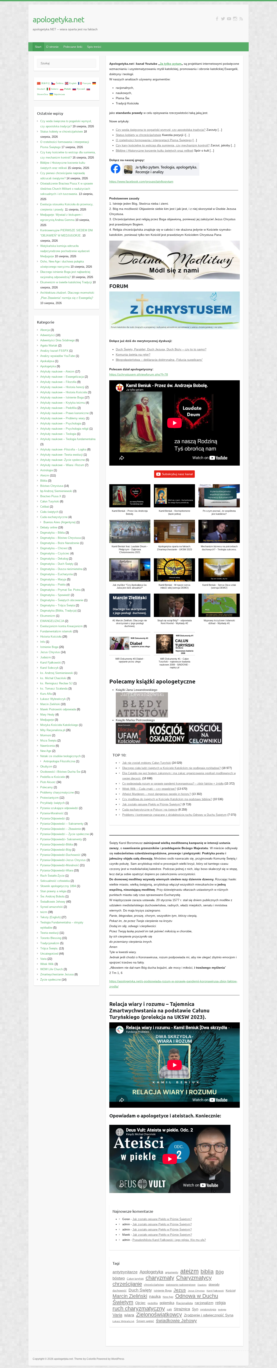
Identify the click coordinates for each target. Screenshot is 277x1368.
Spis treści (94, 47)
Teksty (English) (50, 917)
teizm (43, 912)
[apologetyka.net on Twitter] (223, 18)
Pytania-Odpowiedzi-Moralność (59, 865)
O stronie (52, 47)
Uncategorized (49, 953)
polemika (167, 1303)
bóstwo (119, 1278)
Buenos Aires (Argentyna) (59, 522)
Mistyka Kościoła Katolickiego (59, 725)
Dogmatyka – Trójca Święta (57, 605)
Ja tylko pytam (170, 63)
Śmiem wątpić (145, 1321)
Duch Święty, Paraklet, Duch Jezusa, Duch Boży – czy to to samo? (161, 349)
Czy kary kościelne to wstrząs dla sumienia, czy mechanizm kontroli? (163, 145)
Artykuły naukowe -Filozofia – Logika (63, 449)
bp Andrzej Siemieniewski (56, 491)
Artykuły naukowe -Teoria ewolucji (61, 454)
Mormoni (45, 735)
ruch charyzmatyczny (139, 1308)
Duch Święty (140, 1290)
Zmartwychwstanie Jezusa (57, 974)
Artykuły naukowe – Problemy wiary (62, 418)
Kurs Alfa (46, 693)
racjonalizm (204, 1303)
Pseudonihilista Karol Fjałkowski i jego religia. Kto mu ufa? (169, 1240)
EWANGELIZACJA (52, 621)
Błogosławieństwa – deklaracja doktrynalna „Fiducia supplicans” (159, 359)
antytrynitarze (125, 1272)
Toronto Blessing (50, 938)
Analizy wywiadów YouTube (57, 356)
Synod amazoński (51, 906)
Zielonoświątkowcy (159, 1315)
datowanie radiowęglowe (181, 1284)
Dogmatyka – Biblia (52, 532)
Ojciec (140, 1303)
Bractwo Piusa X (50, 496)
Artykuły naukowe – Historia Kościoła (63, 392)
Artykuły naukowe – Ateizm (57, 371)
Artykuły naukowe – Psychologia (60, 423)
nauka (155, 1296)
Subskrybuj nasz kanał (177, 474)
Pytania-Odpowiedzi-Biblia (56, 844)
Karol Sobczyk (49, 667)
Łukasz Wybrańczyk (123, 1321)
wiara (129, 1315)
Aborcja (45, 330)
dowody (214, 1284)
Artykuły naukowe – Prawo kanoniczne (64, 413)
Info (42, 641)
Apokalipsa (47, 361)
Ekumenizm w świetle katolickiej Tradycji (66, 282)
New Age (168, 1296)
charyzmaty (160, 1278)
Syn (195, 1309)
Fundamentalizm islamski (56, 631)
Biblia (43, 480)
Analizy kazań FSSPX (54, 350)
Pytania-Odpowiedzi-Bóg (55, 849)
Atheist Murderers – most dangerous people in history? (156, 794)
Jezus (180, 1289)
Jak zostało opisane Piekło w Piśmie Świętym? (152, 804)
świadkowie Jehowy (176, 1320)
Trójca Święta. (49, 948)
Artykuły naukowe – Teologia (58, 433)
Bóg (220, 1271)
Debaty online (48, 527)
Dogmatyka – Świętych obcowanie (61, 600)
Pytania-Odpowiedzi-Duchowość (60, 854)
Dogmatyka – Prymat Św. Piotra (60, 589)
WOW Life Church (51, 969)
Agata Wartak (48, 345)
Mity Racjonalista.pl (52, 730)
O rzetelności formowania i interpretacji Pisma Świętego (154, 140)
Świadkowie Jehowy (52, 901)
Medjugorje (47, 719)
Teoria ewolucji (49, 932)
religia (220, 1302)
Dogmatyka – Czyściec (54, 553)
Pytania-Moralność (52, 813)
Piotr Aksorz (48, 782)
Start (38, 47)
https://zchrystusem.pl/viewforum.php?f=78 (138, 374)
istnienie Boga (163, 1290)
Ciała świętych (49, 511)
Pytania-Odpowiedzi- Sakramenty (61, 839)
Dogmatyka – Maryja (53, 579)
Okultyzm (46, 766)
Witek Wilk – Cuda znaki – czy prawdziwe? (149, 788)
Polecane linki (72, 47)
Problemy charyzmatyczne (57, 792)
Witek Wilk (47, 964)
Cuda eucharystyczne (54, 517)
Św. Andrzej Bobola (52, 896)
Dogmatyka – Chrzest (54, 548)
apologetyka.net (58, 19)
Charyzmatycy (194, 1278)
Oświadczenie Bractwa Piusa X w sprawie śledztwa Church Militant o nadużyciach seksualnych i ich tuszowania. (66, 189)
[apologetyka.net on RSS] (241, 18)
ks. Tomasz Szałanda (54, 688)
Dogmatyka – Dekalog (54, 558)
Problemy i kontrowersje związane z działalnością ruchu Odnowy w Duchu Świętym (174, 814)
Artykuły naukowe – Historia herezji (62, 387)
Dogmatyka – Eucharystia (56, 574)
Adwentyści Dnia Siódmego (57, 340)
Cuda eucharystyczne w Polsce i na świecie (149, 809)
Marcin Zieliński (130, 1296)
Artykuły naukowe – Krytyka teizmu (62, 402)
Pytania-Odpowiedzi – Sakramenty (62, 823)
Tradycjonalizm (49, 943)
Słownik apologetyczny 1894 (58, 886)
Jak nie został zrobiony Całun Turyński (146, 762)
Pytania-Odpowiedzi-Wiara (56, 870)
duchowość (120, 1290)
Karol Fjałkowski (50, 662)
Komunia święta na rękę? (133, 354)
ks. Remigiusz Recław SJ (56, 683)
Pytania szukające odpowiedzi (59, 808)
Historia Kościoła (50, 636)
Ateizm (44, 475)
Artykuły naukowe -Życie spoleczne (62, 459)
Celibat (44, 506)
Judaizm (45, 657)
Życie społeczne (50, 979)
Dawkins (202, 1285)
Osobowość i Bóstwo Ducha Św (60, 771)
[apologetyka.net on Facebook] (217, 18)
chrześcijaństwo (154, 1284)
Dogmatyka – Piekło (53, 584)
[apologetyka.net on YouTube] (229, 18)
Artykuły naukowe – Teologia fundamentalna (67, 439)
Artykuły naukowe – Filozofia (58, 382)
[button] (130, 502)
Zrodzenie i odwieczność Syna (208, 1315)
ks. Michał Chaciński (53, 678)
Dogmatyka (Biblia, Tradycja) (58, 610)
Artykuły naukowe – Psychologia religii (64, 428)
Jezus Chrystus (50, 652)
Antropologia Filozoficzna (59, 761)
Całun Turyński (49, 501)
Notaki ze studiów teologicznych (60, 756)
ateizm (189, 1271)
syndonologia (208, 1309)
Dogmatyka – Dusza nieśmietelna (61, 569)
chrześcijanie (127, 1284)
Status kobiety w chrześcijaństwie (138, 135)
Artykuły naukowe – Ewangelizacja (62, 376)
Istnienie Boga (49, 647)
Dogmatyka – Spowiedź (55, 595)
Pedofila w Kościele (52, 777)
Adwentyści (47, 335)
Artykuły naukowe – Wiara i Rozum (62, 465)
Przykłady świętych (52, 803)
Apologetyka (151, 1271)
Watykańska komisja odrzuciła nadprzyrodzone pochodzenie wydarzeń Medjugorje (65, 251)
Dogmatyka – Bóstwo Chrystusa (60, 537)
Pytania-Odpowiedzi (52, 818)
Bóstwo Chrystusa (51, 485)
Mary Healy (47, 714)
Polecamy (46, 787)
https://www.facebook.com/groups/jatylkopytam (141, 181)
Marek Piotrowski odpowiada (58, 709)
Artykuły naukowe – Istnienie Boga (62, 397)
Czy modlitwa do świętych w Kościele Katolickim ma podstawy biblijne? (167, 799)
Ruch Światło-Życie (52, 875)
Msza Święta (48, 740)
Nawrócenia (47, 745)
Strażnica (182, 1309)
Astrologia (46, 470)
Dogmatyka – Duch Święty (57, 563)
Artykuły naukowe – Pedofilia (58, 408)
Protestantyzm (49, 797)
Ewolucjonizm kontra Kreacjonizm (61, 626)
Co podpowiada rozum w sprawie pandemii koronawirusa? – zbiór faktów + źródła (173, 783)
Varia (117, 1315)
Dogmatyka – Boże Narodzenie (59, 543)
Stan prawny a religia (53, 891)
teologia (222, 1309)
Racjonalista (184, 1303)
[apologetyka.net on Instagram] (235, 18)
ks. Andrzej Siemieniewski (56, 673)
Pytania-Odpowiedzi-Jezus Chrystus (63, 860)
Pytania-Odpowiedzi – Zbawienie (60, 829)
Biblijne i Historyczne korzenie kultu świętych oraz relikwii (154, 150)
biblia (207, 1271)
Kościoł (230, 1290)
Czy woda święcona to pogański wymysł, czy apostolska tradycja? (161, 129)
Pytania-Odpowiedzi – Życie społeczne (64, 834)
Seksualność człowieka (55, 880)
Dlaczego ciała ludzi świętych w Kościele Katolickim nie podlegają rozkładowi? (171, 768)
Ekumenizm (47, 615)
